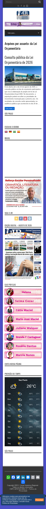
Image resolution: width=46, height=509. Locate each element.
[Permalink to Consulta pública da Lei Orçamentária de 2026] (23, 85)
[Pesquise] (39, 2)
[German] (11, 133)
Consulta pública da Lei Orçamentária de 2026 (19, 60)
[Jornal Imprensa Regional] (23, 18)
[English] (7, 133)
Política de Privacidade (10, 503)
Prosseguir (39, 500)
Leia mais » (10, 108)
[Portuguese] (15, 133)
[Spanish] (19, 133)
